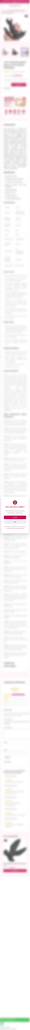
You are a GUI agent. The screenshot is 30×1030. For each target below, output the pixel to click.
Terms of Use (11, 528)
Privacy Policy (20, 528)
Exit (15, 522)
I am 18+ (15, 517)
